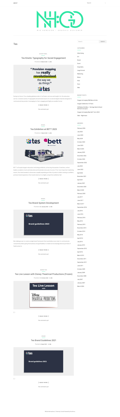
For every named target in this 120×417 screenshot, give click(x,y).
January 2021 (81, 183)
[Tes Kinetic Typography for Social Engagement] (43, 79)
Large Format (81, 70)
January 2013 (81, 245)
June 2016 (80, 214)
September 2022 (82, 162)
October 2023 (81, 142)
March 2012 (80, 255)
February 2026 (81, 128)
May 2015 (80, 221)
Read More (44, 105)
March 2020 (80, 190)
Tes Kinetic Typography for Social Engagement (43, 58)
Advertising (43, 53)
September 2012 (82, 248)
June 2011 (80, 265)
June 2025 (80, 135)
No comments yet (43, 109)
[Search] (105, 3)
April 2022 (80, 173)
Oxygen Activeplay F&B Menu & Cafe (87, 100)
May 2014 (80, 234)
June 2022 (80, 169)
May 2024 (80, 138)
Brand (43, 125)
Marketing (43, 270)
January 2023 (81, 152)
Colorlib (62, 411)
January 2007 (81, 283)
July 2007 (80, 279)
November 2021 (81, 176)
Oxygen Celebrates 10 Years (85, 103)
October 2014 (81, 231)
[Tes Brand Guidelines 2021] (43, 361)
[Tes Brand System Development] (43, 224)
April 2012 (80, 252)
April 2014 (80, 238)
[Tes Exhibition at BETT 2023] (43, 150)
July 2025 (80, 131)
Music (79, 77)
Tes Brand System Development (43, 203)
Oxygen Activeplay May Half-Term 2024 (88, 112)
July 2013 (80, 241)
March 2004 (80, 286)
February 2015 (81, 224)
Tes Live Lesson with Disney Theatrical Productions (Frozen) (43, 274)
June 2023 (80, 145)
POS (78, 80)
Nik (51, 61)
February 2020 (81, 193)
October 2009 (81, 269)
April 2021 (80, 179)
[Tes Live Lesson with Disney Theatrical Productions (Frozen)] (43, 295)
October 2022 (81, 159)
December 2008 (81, 276)
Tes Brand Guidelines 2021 (43, 340)
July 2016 (80, 210)
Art (78, 56)
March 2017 (80, 204)
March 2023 (80, 149)
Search (103, 41)
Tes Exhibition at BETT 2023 (43, 129)
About (15, 3)
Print (78, 84)
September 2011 (82, 262)
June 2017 (80, 200)
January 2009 (81, 272)
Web (78, 87)
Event (79, 63)
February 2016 (81, 217)
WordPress (72, 411)
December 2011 (81, 259)
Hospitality (80, 67)
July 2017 (80, 197)
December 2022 (81, 155)
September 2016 (82, 207)
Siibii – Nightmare (82, 115)
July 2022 (80, 166)
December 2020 (81, 186)
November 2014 (81, 228)
